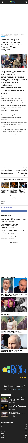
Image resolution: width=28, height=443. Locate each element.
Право (2, 424)
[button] (25, 2)
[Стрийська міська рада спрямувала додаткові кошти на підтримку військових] (5, 185)
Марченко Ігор (6, 51)
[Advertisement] (14, 18)
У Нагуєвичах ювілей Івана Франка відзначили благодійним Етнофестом (13, 237)
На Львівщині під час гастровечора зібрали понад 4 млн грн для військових (12, 231)
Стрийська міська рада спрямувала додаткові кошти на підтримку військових (5, 190)
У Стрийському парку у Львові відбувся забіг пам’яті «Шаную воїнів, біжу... (17, 399)
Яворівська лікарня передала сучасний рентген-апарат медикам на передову (21, 172)
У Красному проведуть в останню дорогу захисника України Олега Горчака (11, 225)
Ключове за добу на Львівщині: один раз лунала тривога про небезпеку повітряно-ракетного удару (7, 172)
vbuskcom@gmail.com (19, 389)
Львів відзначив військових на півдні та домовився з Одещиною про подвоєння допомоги (22, 191)
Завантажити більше (14, 242)
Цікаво (2, 426)
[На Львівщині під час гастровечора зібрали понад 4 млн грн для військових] (4, 414)
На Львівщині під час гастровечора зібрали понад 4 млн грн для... (17, 414)
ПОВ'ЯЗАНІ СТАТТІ (9, 179)
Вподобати (23, 211)
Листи (2, 429)
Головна (2, 34)
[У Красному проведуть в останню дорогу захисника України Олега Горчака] (4, 407)
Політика (3, 36)
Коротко (2, 435)
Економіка (3, 431)
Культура (3, 433)
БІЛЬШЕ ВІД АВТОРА (19, 179)
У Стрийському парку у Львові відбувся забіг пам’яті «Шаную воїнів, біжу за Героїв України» (13, 218)
